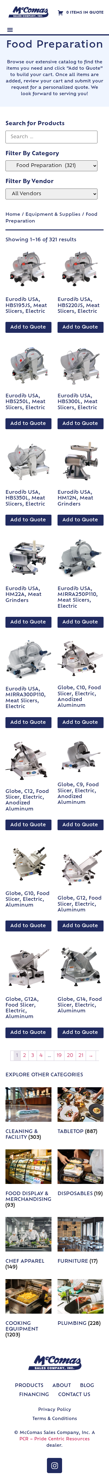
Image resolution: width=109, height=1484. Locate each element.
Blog (87, 1385)
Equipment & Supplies (53, 214)
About (61, 1385)
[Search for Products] (51, 137)
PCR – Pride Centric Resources (54, 1439)
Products (29, 1385)
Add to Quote (28, 327)
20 (70, 1055)
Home (12, 214)
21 (80, 1055)
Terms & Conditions (54, 1419)
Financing (34, 1394)
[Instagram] (54, 1465)
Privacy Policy (54, 1410)
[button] (10, 29)
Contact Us (74, 1394)
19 (59, 1055)
